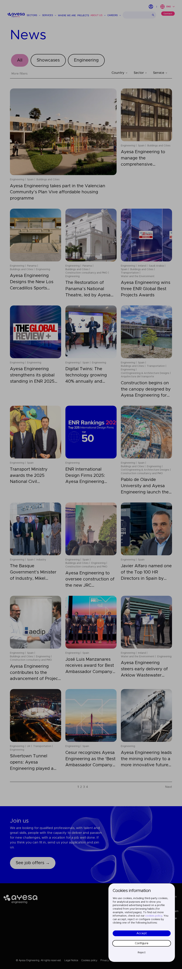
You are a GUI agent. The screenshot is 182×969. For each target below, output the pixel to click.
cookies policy (153, 916)
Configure (141, 943)
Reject (142, 952)
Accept (141, 933)
